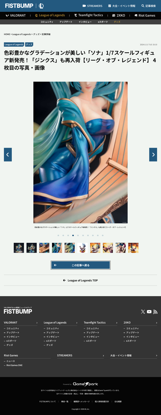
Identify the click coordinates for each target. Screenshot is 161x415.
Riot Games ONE (14, 365)
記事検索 (150, 6)
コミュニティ (47, 22)
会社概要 (118, 401)
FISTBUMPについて (47, 401)
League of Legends (21, 34)
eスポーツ (103, 22)
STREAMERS (94, 6)
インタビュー (85, 22)
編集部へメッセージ (82, 401)
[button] (8, 154)
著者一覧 (64, 401)
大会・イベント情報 (123, 5)
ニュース (10, 361)
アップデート (65, 22)
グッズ (117, 22)
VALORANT (10, 322)
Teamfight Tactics (94, 322)
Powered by (67, 384)
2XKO (127, 322)
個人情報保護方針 (102, 401)
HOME (7, 34)
